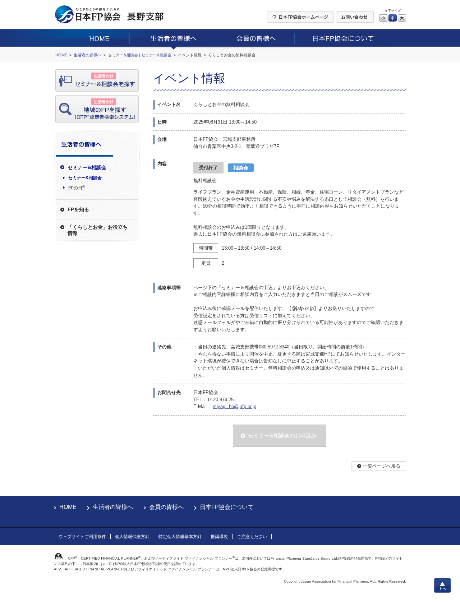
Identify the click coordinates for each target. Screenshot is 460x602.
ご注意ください (252, 536)
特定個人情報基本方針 (180, 536)
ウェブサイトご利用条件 (82, 536)
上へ (442, 585)
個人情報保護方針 (132, 536)
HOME (68, 507)
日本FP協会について (226, 507)
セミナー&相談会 (85, 177)
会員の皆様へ (166, 507)
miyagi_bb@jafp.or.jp (234, 406)
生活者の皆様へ (113, 507)
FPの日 (76, 187)
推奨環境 (219, 536)
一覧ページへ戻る (381, 466)
